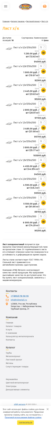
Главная (9, 323)
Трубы (9, 353)
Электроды (11, 386)
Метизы (9, 363)
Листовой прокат (14, 360)
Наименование (40, 38)
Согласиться (25, 423)
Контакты (10, 340)
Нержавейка (12, 379)
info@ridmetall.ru (19, 300)
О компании (11, 333)
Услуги (9, 329)
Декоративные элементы (17, 389)
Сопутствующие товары (17, 366)
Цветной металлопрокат (17, 383)
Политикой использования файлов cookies (23, 417)
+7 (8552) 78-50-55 (20, 296)
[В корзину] (43, 52)
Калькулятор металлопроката (20, 336)
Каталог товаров (13, 326)
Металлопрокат (13, 356)
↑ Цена (44, 40)
